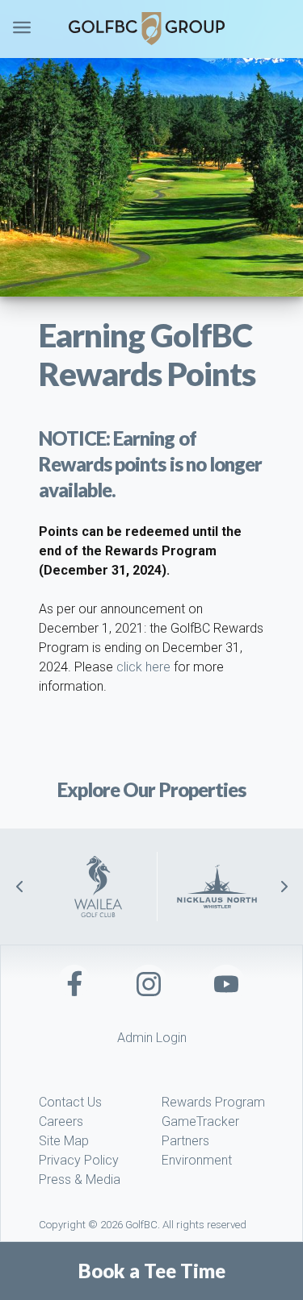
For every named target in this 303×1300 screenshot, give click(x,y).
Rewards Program (213, 1102)
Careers (61, 1121)
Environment (197, 1160)
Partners (185, 1140)
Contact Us (70, 1102)
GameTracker (200, 1121)
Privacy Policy (79, 1160)
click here (143, 667)
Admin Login (152, 1037)
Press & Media (79, 1179)
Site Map (64, 1140)
